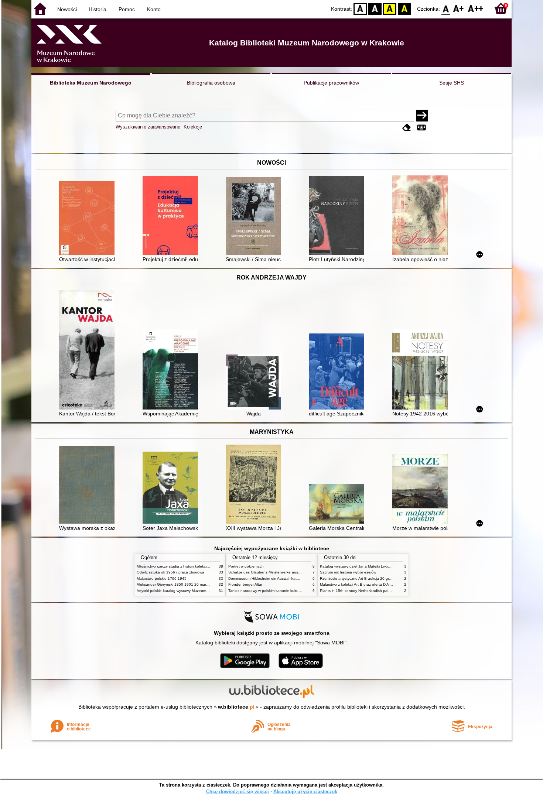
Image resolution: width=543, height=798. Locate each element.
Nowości (67, 9)
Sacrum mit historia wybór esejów (348, 572)
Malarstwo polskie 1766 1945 (162, 578)
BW (375, 8)
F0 (446, 8)
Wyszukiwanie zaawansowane (148, 127)
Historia (97, 9)
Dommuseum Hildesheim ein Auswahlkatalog (266, 578)
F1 (458, 8)
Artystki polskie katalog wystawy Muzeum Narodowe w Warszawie (192, 591)
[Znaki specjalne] (421, 127)
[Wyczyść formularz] (407, 127)
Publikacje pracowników (331, 83)
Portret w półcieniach (246, 566)
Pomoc (127, 9)
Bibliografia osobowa (211, 83)
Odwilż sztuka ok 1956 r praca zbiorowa (170, 572)
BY (404, 8)
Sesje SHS (451, 83)
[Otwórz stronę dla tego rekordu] (88, 219)
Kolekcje (193, 127)
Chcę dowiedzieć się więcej (237, 791)
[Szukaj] (422, 115)
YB (390, 8)
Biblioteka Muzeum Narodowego (91, 83)
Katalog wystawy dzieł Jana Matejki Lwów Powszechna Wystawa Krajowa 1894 (387, 566)
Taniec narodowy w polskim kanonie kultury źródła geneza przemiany (286, 591)
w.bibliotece (236, 707)
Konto (154, 9)
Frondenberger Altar (245, 584)
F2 (475, 8)
